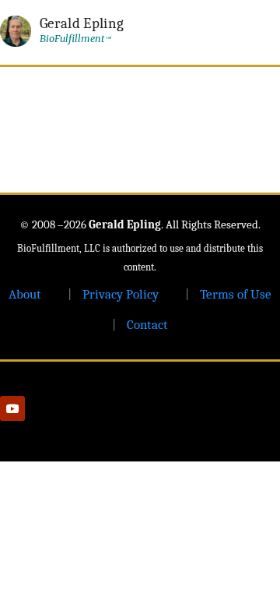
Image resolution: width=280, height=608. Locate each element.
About (25, 294)
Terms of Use (235, 294)
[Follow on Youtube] (12, 408)
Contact (147, 324)
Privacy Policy (120, 294)
